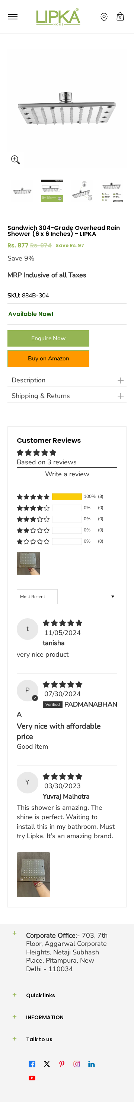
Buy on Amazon (48, 358)
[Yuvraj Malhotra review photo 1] (33, 874)
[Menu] (12, 17)
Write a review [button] (67, 474)
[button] (120, 17)
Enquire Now (48, 338)
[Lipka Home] (58, 17)
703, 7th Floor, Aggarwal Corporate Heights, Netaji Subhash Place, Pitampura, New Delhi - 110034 (67, 952)
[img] (62, 623)
